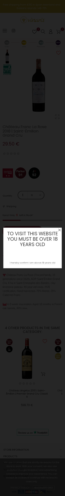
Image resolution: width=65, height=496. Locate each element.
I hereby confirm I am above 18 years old (32, 263)
